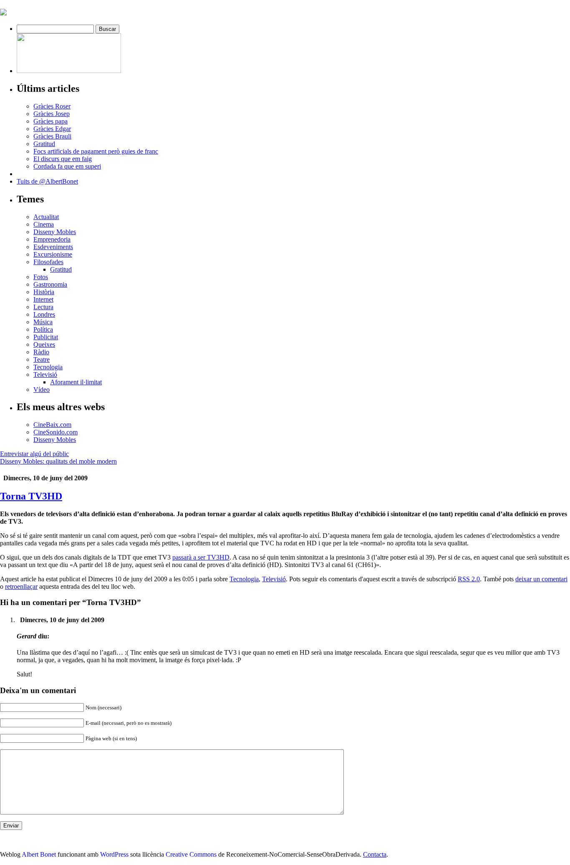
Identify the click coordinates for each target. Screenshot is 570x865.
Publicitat (45, 336)
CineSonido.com (55, 432)
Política (43, 329)
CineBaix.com (52, 424)
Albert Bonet (39, 854)
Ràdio (41, 352)
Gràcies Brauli (52, 136)
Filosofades (48, 261)
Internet (43, 299)
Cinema (43, 224)
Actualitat (46, 216)
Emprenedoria (52, 239)
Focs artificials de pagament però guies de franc (95, 151)
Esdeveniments (53, 246)
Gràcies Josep (51, 113)
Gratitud (44, 143)
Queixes (44, 344)
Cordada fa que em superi (67, 166)
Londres (44, 314)
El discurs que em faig (62, 158)
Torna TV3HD (31, 496)
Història (43, 291)
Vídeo (41, 389)
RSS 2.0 (469, 579)
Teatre (41, 359)
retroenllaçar (21, 586)
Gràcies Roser (52, 106)
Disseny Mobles (54, 231)
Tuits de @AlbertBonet (47, 181)
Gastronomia (50, 284)
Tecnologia (48, 367)
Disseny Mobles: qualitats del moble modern (58, 461)
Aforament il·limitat (76, 382)
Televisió (45, 374)
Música (43, 321)
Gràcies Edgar (52, 128)
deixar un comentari (541, 579)
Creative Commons (191, 854)
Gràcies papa (50, 121)
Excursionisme (52, 254)
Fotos (40, 276)
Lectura (43, 306)
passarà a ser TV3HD (201, 557)
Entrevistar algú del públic (34, 453)
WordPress (114, 854)
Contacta (374, 854)
